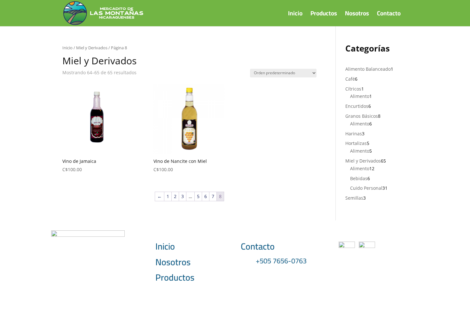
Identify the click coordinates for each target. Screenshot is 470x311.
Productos (323, 15)
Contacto (389, 15)
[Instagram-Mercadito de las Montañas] (367, 246)
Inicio (295, 15)
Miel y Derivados (91, 48)
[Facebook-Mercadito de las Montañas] (347, 246)
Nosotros (357, 15)
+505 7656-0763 (281, 260)
